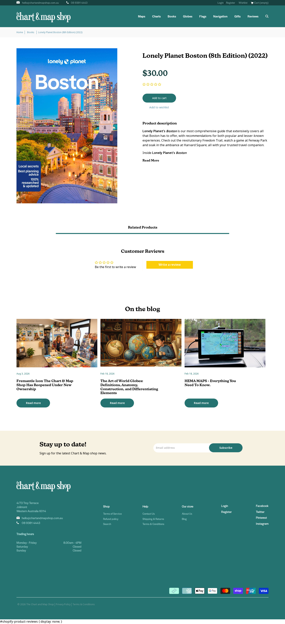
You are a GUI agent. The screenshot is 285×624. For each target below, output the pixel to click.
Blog (184, 519)
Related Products (142, 227)
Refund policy (110, 519)
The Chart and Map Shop (40, 604)
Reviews (253, 16)
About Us (187, 513)
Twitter (260, 512)
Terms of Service (112, 513)
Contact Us (148, 513)
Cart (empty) (261, 2)
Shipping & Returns (153, 519)
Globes (187, 16)
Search (107, 524)
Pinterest (261, 517)
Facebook (262, 506)
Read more (33, 403)
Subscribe (225, 448)
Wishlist (243, 2)
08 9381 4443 (79, 2)
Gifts (237, 16)
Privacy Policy (63, 604)
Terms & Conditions (153, 524)
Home (19, 32)
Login (221, 2)
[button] (151, 84)
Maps (141, 16)
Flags (202, 16)
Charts (156, 16)
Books (172, 16)
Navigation (220, 16)
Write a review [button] (170, 264)
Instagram (262, 523)
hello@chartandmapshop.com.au (40, 2)
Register (230, 2)
